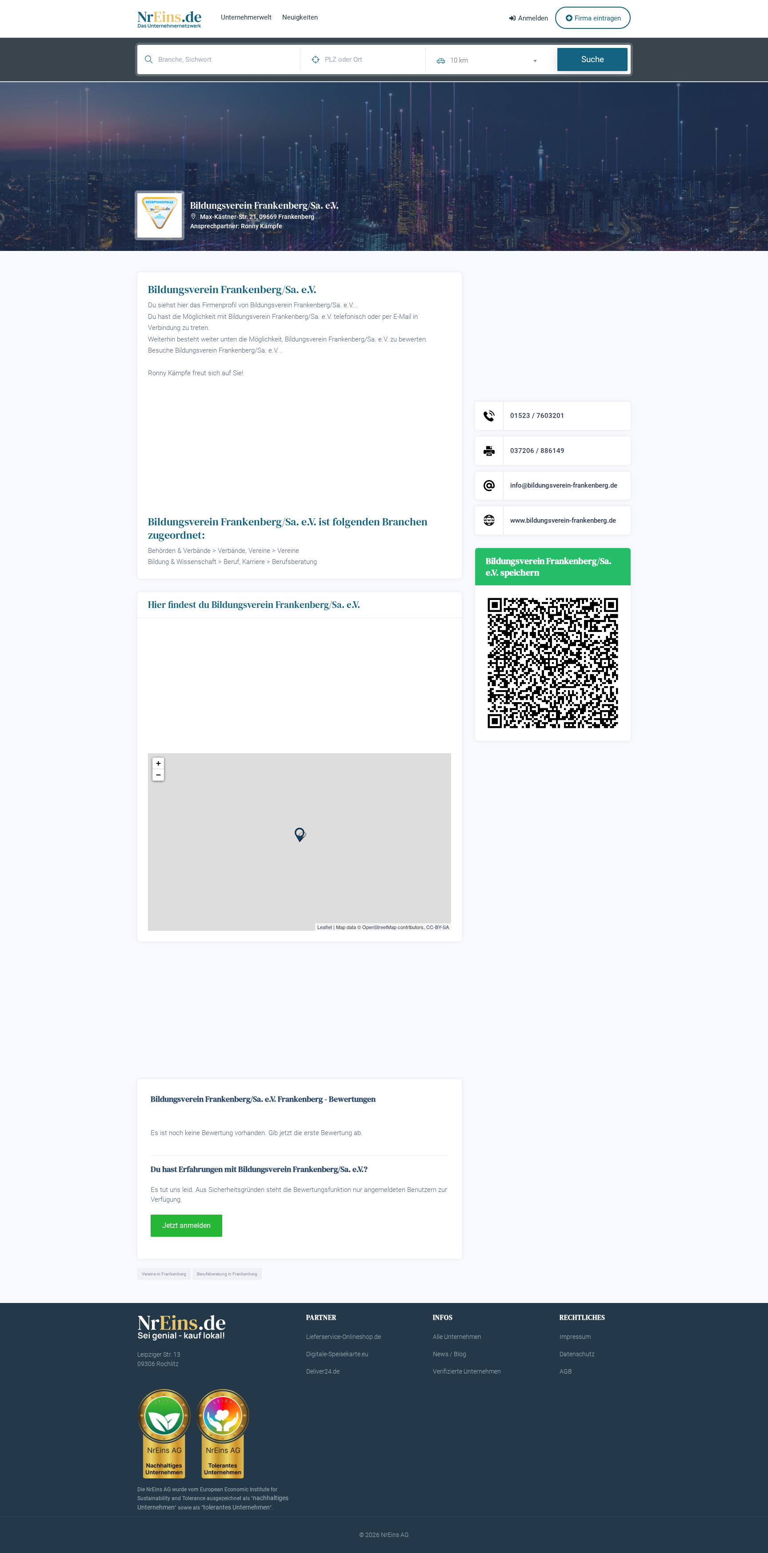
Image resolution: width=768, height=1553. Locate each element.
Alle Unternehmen (457, 1336)
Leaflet (324, 926)
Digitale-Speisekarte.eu (337, 1354)
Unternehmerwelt (246, 17)
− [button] (158, 774)
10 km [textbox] (459, 60)
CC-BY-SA (437, 926)
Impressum (575, 1336)
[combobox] (497, 59)
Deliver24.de (323, 1371)
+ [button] (158, 763)
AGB (566, 1371)
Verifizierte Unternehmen (467, 1371)
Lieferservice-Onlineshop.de (343, 1336)
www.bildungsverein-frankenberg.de (563, 520)
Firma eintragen (597, 18)
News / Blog (449, 1354)
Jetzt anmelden (186, 1225)
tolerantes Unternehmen (236, 1507)
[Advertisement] (299, 446)
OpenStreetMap (379, 926)
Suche (592, 59)
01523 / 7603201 (537, 416)
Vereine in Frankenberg (164, 1273)
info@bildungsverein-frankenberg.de (563, 485)
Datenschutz (577, 1354)
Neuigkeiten (300, 17)
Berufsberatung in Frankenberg (227, 1273)
